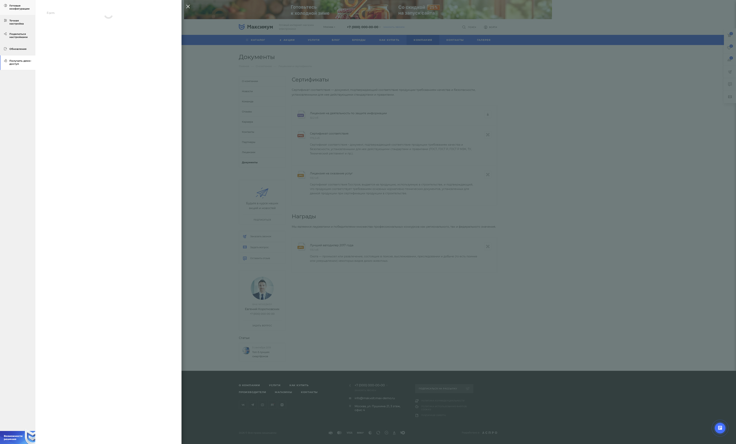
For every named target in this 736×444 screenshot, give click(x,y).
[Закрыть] (187, 7)
